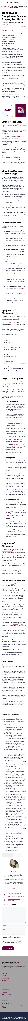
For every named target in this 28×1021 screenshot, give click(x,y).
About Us (5, 975)
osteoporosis (15, 523)
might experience (12, 323)
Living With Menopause (8, 43)
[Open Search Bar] (1, 3)
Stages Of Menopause (8, 39)
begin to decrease (15, 444)
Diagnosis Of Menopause (8, 41)
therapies (15, 624)
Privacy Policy (6, 978)
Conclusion (5, 46)
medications (20, 511)
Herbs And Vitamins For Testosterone (14, 899)
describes (15, 125)
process (20, 136)
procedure (18, 231)
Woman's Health (7, 6)
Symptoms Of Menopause (9, 37)
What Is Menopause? (7, 31)
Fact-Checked (23, 26)
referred (16, 201)
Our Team (5, 992)
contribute (18, 281)
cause (19, 149)
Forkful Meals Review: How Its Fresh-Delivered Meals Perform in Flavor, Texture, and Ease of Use (16, 895)
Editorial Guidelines (7, 994)
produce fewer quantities (16, 252)
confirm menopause (7, 551)
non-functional (20, 461)
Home (2, 6)
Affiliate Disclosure (7, 989)
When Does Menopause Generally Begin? (12, 33)
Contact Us (5, 980)
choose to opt (8, 640)
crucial (12, 584)
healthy (10, 512)
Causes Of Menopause (8, 35)
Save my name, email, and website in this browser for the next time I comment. (13, 936)
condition (19, 288)
